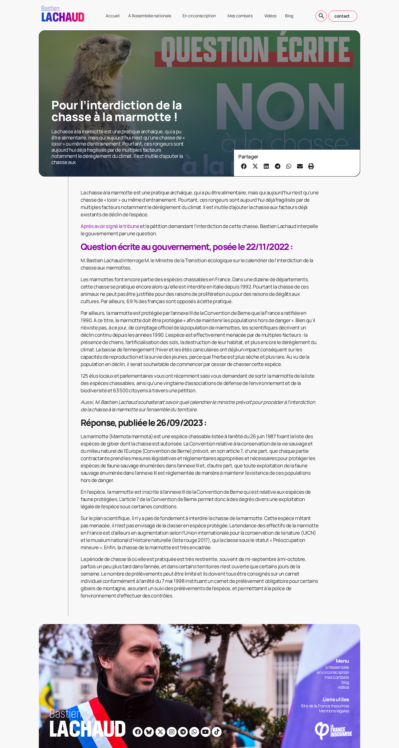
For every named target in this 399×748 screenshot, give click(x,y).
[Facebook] (138, 732)
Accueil (112, 15)
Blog (289, 15)
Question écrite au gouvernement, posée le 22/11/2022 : (187, 247)
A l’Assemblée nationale (149, 15)
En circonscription (199, 15)
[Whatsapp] (194, 732)
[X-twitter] (160, 732)
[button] (243, 166)
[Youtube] (206, 732)
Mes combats (240, 15)
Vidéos (270, 15)
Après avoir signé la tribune (110, 226)
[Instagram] (172, 732)
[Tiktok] (217, 732)
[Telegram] (183, 732)
